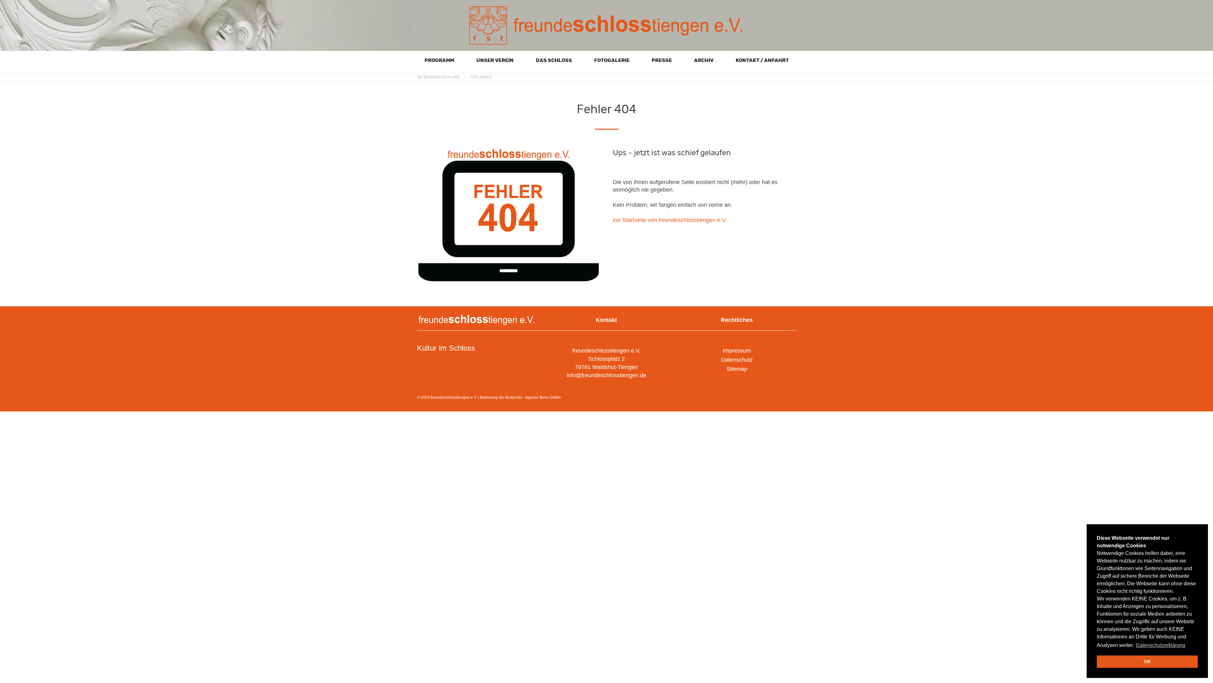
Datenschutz (737, 360)
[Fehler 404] (508, 150)
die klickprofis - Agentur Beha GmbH (530, 397)
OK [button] (1147, 661)
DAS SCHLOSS (554, 60)
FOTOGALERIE (612, 60)
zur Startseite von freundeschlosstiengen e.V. (670, 220)
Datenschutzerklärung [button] (1160, 645)
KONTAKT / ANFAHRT (762, 60)
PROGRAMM (439, 60)
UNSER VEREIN (495, 60)
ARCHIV (704, 60)
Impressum (737, 351)
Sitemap (737, 369)
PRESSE (662, 60)
